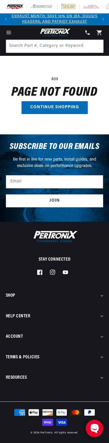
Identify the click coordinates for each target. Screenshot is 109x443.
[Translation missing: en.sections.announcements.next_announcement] (103, 19)
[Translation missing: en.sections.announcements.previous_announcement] (6, 19)
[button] (8, 32)
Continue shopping (54, 107)
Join (54, 200)
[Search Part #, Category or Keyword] (96, 46)
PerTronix (46, 433)
